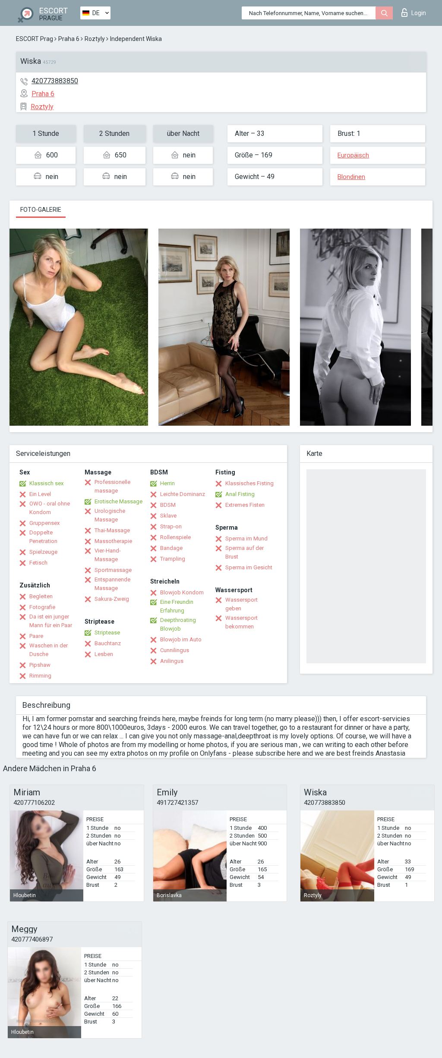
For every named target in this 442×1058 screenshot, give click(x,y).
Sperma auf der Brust (244, 552)
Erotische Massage (118, 501)
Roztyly (95, 38)
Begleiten (41, 596)
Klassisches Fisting (249, 483)
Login (418, 12)
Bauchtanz (108, 643)
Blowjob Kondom (182, 592)
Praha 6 (68, 38)
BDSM (168, 505)
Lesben (104, 654)
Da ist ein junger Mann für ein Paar (50, 620)
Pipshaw (40, 665)
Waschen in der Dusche (48, 649)
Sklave (168, 515)
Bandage (171, 548)
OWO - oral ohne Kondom (49, 507)
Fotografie (42, 607)
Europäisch (353, 155)
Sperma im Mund (246, 538)
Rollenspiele (175, 537)
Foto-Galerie (40, 209)
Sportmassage (113, 570)
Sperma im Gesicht (248, 567)
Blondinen (351, 177)
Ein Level (40, 494)
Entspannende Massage (112, 583)
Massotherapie (113, 541)
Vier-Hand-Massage (108, 554)
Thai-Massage (112, 530)
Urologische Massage (110, 515)
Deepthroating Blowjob (178, 624)
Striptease (107, 632)
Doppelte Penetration (43, 536)
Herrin (167, 483)
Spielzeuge (43, 552)
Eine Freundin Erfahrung (176, 606)
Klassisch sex (46, 483)
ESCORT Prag (34, 38)
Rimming (40, 675)
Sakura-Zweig (112, 599)
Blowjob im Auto (181, 639)
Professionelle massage (112, 486)
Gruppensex (44, 523)
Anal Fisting (240, 494)
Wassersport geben (241, 604)
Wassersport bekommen (241, 622)
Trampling (172, 559)
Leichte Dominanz (182, 494)
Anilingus (171, 661)
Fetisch (38, 562)
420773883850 (55, 81)
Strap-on (171, 526)
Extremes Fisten (245, 505)
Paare (36, 636)
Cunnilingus (174, 650)
